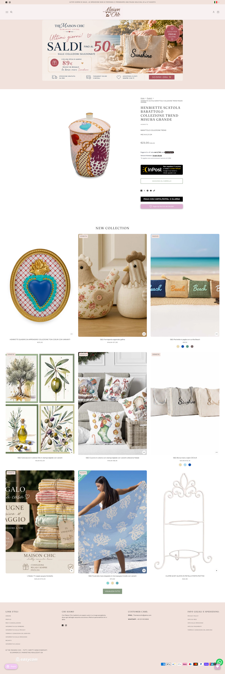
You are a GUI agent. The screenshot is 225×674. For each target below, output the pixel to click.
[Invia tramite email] (151, 190)
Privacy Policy (193, 616)
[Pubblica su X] (144, 190)
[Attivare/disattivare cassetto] (7, 12)
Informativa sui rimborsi (15, 626)
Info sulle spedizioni (195, 623)
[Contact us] (219, 662)
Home (142, 98)
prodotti (149, 98)
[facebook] (6, 2)
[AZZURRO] (107, 583)
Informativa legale (13, 644)
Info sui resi (192, 619)
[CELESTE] (185, 464)
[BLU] (182, 346)
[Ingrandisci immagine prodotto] (89, 145)
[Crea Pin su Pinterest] (147, 190)
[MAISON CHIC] (112, 12)
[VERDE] (187, 346)
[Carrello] (218, 12)
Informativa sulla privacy (15, 630)
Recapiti (9, 640)
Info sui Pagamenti (195, 626)
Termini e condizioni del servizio (18, 633)
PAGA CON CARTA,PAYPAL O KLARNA (162, 199)
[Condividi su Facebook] (141, 190)
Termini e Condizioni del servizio (200, 630)
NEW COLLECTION (112, 228)
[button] (154, 190)
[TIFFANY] (117, 583)
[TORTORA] (192, 346)
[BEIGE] (178, 346)
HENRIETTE (144, 124)
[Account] (213, 12)
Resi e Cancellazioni (13, 623)
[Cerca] (11, 12)
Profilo (8, 619)
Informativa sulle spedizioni (16, 637)
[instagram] (9, 2)
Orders (8, 616)
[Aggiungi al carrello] (71, 334)
